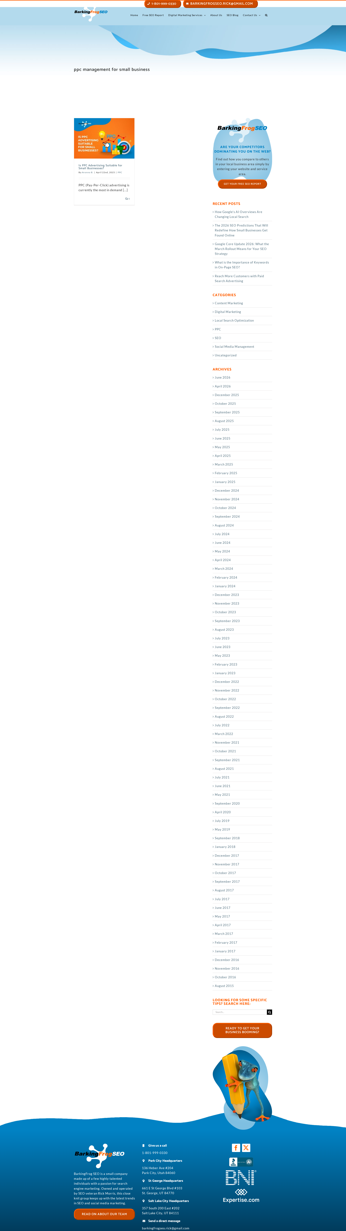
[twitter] (246, 1148)
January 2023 (225, 673)
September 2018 (227, 838)
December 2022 (227, 682)
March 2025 (224, 464)
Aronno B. (87, 172)
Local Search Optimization (234, 320)
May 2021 (222, 794)
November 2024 (227, 499)
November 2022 (227, 690)
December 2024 (227, 490)
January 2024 (225, 586)
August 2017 (224, 890)
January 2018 (225, 847)
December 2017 (227, 855)
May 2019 (222, 829)
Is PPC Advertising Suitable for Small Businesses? (100, 167)
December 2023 (227, 595)
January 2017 (225, 951)
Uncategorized (226, 355)
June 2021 (222, 786)
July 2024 (222, 534)
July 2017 (222, 899)
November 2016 (227, 968)
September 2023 (227, 621)
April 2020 (223, 812)
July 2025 (222, 429)
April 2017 (223, 925)
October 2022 (225, 699)
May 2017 (222, 916)
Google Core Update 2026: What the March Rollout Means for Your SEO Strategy (242, 249)
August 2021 (224, 769)
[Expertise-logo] (241, 1190)
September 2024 (227, 516)
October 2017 (225, 873)
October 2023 (225, 612)
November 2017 (227, 864)
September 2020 (227, 803)
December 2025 (227, 395)
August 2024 (224, 525)
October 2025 (225, 403)
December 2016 (227, 960)
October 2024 (225, 508)
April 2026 (223, 386)
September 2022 (227, 708)
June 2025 (222, 438)
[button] (266, 15)
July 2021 (222, 777)
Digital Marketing (228, 312)
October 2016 (225, 977)
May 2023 (222, 655)
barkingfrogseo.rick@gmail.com (165, 1228)
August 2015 (224, 986)
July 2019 (222, 821)
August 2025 (224, 421)
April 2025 (223, 456)
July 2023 (222, 638)
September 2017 (227, 881)
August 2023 (224, 629)
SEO (218, 338)
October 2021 (225, 751)
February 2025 (226, 473)
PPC (120, 172)
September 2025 (227, 412)
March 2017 (224, 934)
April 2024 (223, 560)
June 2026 (222, 377)
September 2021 (227, 760)
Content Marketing (229, 303)
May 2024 (222, 551)
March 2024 (224, 568)
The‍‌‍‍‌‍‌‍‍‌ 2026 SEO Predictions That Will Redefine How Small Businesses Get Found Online (241, 230)
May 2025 (222, 447)
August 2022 (224, 716)
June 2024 (222, 543)
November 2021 (227, 742)
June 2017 (222, 908)
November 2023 (227, 603)
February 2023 (226, 664)
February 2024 (226, 577)
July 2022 (222, 725)
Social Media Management (234, 346)
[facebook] (236, 1148)
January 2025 (225, 482)
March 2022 (224, 734)
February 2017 (226, 942)
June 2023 (222, 647)
